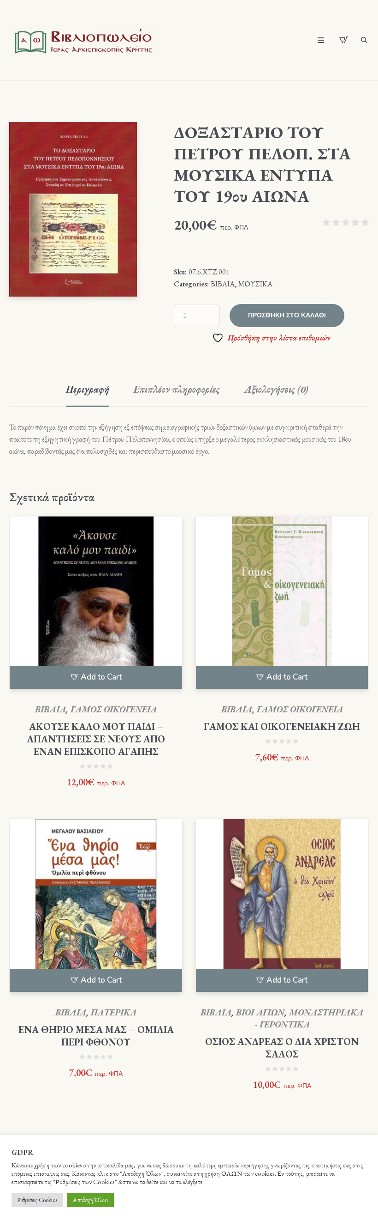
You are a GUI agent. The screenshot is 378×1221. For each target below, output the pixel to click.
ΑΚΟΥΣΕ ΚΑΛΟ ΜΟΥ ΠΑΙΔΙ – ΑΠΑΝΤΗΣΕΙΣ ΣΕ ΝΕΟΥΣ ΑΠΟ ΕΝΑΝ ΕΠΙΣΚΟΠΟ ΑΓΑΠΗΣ (96, 739)
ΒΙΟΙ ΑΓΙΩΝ (260, 1012)
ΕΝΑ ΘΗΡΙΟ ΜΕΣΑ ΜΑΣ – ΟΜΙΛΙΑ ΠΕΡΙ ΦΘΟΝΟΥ (96, 1035)
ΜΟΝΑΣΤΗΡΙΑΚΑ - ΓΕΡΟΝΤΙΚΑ (309, 1018)
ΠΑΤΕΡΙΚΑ (113, 1012)
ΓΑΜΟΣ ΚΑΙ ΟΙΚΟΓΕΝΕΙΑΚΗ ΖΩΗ (282, 726)
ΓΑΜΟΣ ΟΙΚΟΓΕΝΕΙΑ (114, 709)
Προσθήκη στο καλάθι (287, 315)
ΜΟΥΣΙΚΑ (255, 284)
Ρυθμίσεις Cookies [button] (37, 1200)
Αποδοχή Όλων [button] (90, 1200)
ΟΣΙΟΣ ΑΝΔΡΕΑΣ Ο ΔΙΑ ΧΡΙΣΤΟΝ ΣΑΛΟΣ (282, 1047)
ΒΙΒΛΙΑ (223, 284)
